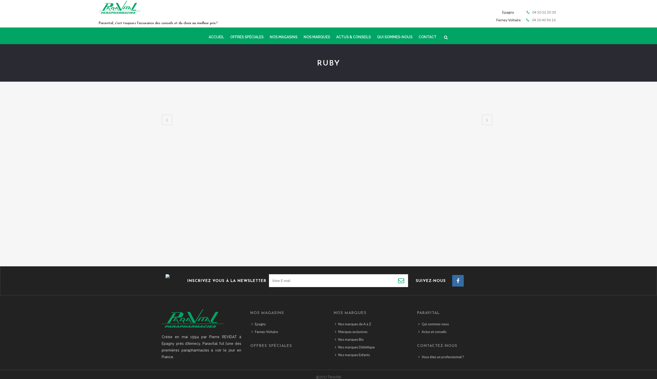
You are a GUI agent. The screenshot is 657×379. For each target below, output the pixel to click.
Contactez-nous (437, 346)
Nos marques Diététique (356, 347)
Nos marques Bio (351, 339)
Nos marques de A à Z (354, 324)
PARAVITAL (428, 313)
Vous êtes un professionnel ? (443, 357)
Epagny (260, 324)
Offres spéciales (271, 346)
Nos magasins (267, 313)
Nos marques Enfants (354, 355)
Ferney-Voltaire (266, 332)
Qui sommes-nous (435, 324)
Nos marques (350, 313)
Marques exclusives (353, 332)
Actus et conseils (434, 332)
